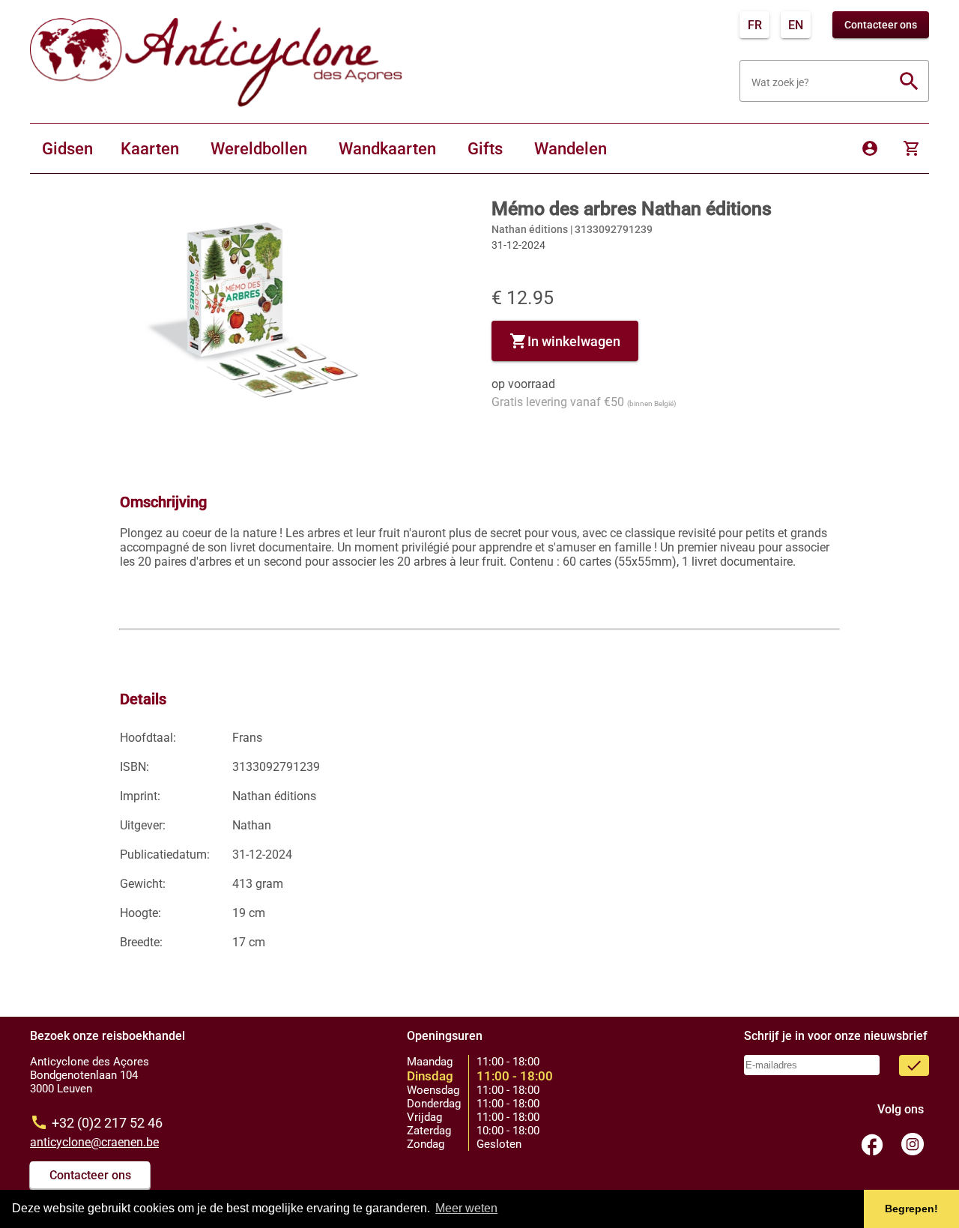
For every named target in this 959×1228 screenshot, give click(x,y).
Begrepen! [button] (911, 1209)
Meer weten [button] (466, 1208)
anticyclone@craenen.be (94, 1142)
